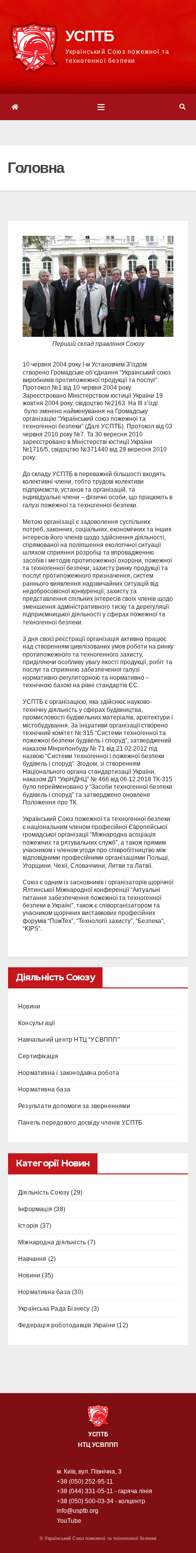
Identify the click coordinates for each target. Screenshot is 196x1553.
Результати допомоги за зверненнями (74, 1106)
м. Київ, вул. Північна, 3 (89, 1471)
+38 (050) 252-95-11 (85, 1481)
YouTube (69, 1520)
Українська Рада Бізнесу (54, 1308)
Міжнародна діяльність (52, 1242)
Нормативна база (44, 1089)
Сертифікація (38, 1056)
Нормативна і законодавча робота (68, 1072)
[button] (182, 107)
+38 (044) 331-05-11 (85, 1491)
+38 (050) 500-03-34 (85, 1501)
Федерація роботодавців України (66, 1325)
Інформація (35, 1209)
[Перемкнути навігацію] (101, 107)
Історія (28, 1225)
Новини (29, 1006)
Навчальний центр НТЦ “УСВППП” (69, 1039)
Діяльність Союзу (43, 1192)
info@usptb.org (78, 1510)
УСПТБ (89, 36)
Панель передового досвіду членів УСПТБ (80, 1122)
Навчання (32, 1258)
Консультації (36, 1023)
